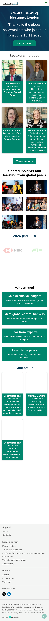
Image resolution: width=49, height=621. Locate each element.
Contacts (6, 535)
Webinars (6, 582)
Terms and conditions (12, 550)
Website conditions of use (14, 560)
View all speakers (24, 161)
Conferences (8, 578)
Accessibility (8, 564)
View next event (24, 43)
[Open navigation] (46, 3)
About (5, 531)
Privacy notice (9, 546)
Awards (5, 575)
